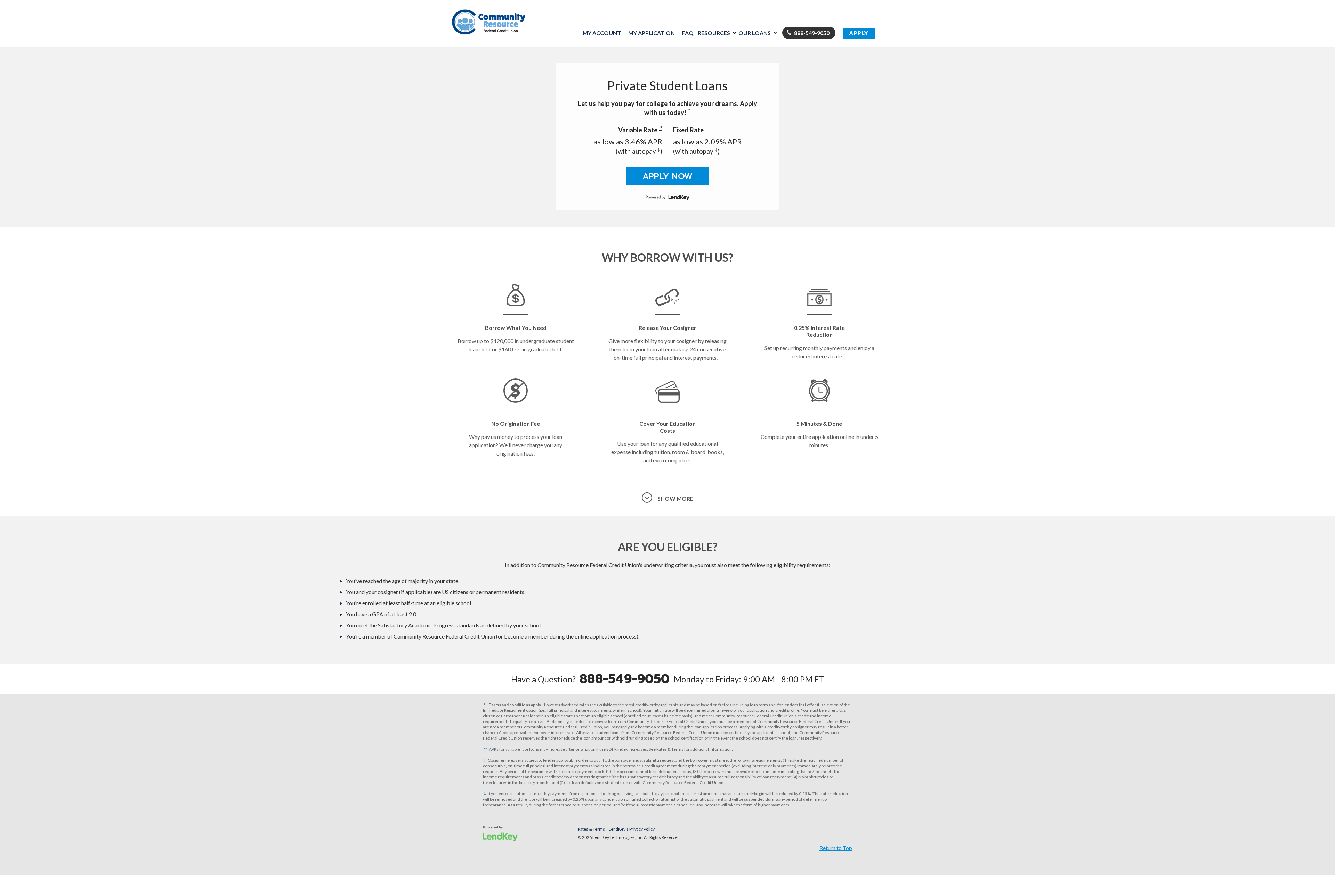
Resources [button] (714, 33)
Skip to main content (479, 63)
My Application (651, 33)
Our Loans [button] (754, 33)
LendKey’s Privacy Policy (632, 829)
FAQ (688, 33)
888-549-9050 (812, 33)
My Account (602, 33)
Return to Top (835, 847)
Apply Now (667, 176)
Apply (858, 33)
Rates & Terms (591, 829)
